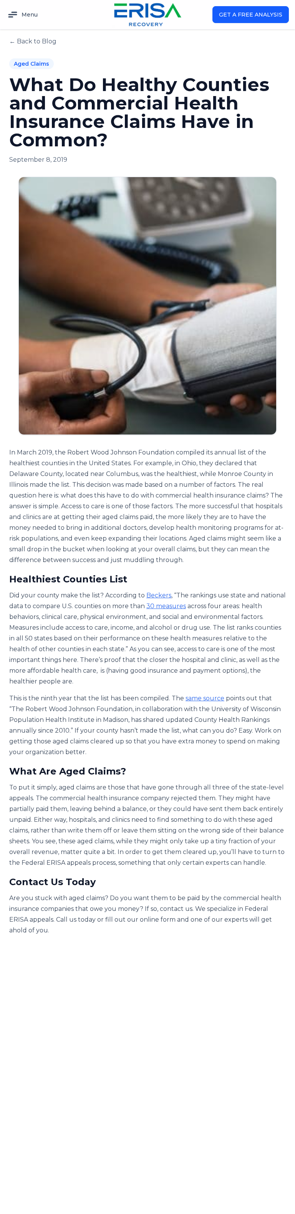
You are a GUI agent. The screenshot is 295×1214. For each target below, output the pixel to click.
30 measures (166, 606)
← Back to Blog (32, 41)
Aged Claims (31, 63)
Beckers (158, 595)
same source (205, 698)
